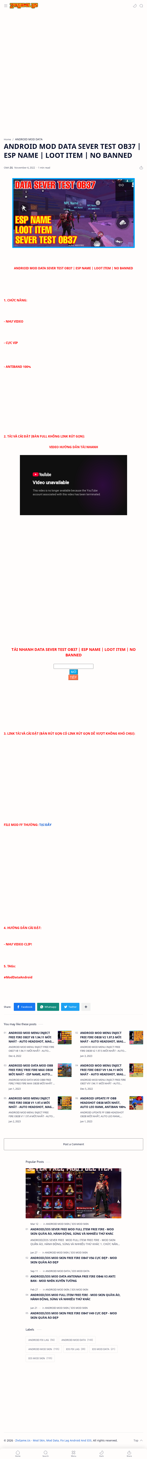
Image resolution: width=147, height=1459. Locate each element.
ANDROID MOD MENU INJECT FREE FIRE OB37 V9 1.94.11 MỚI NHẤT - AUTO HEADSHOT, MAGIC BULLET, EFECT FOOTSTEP (103, 1070)
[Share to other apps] (86, 1007)
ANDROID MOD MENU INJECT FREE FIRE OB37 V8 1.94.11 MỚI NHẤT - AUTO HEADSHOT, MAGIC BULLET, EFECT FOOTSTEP (32, 1037)
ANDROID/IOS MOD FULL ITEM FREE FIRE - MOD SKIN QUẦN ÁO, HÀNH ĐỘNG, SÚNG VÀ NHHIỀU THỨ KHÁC (75, 1297)
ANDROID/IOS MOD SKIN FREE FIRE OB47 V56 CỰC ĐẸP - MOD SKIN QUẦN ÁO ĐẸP (73, 1260)
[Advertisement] (73, 42)
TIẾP (73, 677)
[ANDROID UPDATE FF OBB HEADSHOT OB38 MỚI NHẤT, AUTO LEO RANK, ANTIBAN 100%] (136, 1103)
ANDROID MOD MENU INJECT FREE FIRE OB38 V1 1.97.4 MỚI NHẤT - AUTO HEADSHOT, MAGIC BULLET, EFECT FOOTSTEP (32, 1102)
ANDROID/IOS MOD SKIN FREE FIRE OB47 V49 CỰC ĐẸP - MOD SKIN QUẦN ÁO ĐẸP (73, 1315)
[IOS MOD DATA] (80, 1271)
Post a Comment (73, 1144)
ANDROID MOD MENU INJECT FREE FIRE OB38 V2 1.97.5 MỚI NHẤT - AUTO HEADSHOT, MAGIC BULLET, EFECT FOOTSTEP (103, 1037)
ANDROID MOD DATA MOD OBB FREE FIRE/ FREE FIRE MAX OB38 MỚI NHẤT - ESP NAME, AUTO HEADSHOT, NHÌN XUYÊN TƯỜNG (31, 1070)
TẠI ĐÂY (45, 825)
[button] (135, 6)
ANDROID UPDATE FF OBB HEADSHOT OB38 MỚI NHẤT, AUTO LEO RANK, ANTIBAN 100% (103, 1102)
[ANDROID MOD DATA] (59, 1271)
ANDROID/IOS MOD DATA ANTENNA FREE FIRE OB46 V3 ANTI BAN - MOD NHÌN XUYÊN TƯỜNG (72, 1278)
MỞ (73, 672)
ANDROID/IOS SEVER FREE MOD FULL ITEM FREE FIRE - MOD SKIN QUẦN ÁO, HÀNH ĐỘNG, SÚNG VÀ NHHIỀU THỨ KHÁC (72, 1231)
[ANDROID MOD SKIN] (58, 1224)
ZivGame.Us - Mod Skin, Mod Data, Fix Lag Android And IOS (53, 1440)
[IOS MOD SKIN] (80, 1224)
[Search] (141, 6)
